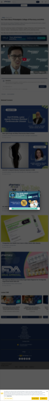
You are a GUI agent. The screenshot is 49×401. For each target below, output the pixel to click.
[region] (24, 395)
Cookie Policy (9, 396)
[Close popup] (38, 193)
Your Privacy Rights (8, 398)
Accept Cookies (35, 398)
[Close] (47, 391)
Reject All (43, 398)
